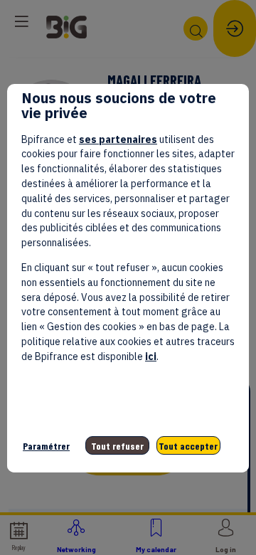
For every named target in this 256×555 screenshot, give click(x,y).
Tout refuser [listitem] (117, 446)
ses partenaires (118, 139)
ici (150, 356)
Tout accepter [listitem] (188, 446)
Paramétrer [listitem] (46, 446)
